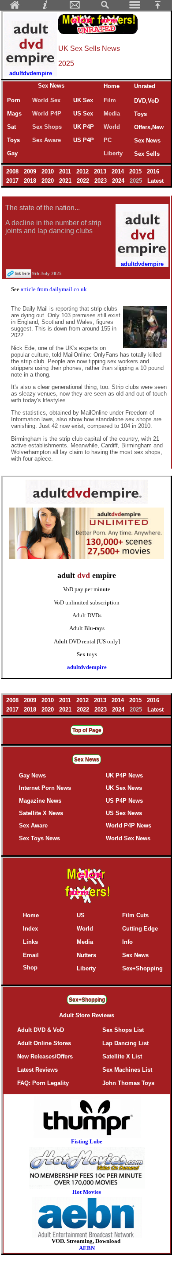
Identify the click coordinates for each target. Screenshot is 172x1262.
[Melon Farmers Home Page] (15, 7)
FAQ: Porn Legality (43, 1083)
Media (112, 113)
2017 (13, 180)
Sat (11, 126)
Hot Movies (86, 1192)
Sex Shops (47, 126)
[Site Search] (105, 7)
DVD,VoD (146, 100)
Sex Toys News (39, 838)
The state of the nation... (42, 208)
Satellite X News (41, 813)
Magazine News (40, 800)
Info (127, 942)
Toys (140, 114)
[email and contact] (75, 7)
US (81, 915)
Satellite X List (122, 1056)
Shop (30, 967)
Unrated (144, 86)
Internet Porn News (45, 788)
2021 (66, 180)
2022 (84, 180)
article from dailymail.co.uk (54, 289)
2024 (119, 180)
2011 (66, 171)
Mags (14, 113)
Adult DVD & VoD (40, 1030)
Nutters (86, 955)
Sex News (51, 85)
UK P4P (83, 126)
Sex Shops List (123, 1030)
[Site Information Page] (45, 7)
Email (31, 955)
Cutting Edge (140, 928)
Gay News (32, 775)
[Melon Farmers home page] (86, 903)
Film (110, 100)
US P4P (83, 140)
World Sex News (128, 838)
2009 (31, 171)
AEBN (87, 1248)
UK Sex (83, 100)
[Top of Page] (161, 7)
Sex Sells (147, 153)
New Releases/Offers (45, 1056)
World (112, 126)
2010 (48, 171)
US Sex (83, 113)
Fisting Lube (86, 1141)
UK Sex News (124, 788)
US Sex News (124, 813)
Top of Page (86, 730)
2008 (13, 171)
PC (109, 140)
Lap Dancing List (125, 1043)
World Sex (46, 100)
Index (30, 928)
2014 (118, 171)
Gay (12, 153)
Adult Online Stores (44, 1043)
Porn (13, 100)
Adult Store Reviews (86, 1015)
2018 (31, 180)
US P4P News (124, 800)
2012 (83, 171)
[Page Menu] (135, 7)
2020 (48, 180)
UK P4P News (124, 775)
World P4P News (128, 825)
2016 (153, 171)
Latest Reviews (37, 1069)
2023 (101, 180)
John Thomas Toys (128, 1083)
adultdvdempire (87, 667)
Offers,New (149, 127)
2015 (136, 171)
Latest (155, 180)
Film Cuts (135, 915)
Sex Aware (46, 140)
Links (30, 942)
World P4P (46, 113)
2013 (101, 171)
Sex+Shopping (142, 968)
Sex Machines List (127, 1069)
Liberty (113, 153)
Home (112, 86)
